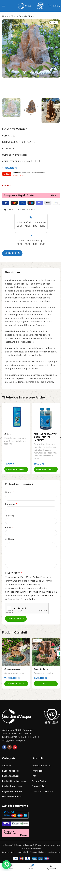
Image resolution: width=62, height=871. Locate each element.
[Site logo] (31, 5)
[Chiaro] (16, 417)
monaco (31, 209)
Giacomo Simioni (37, 852)
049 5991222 (12, 737)
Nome (8, 492)
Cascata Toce (41, 669)
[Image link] (31, 716)
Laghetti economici (12, 791)
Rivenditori (37, 771)
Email (8, 527)
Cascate (6, 765)
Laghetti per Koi (10, 771)
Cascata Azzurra (12, 669)
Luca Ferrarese (53, 852)
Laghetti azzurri (10, 776)
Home (5, 16)
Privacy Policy (12, 573)
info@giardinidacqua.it (13, 740)
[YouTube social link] (15, 747)
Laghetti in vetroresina (14, 781)
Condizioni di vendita (42, 791)
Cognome (10, 504)
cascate (21, 209)
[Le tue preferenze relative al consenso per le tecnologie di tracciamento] (57, 653)
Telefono (9, 515)
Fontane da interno (12, 796)
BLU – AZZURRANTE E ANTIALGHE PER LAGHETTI (45, 437)
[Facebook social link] (4, 747)
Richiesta (10, 539)
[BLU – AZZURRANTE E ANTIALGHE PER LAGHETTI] (46, 417)
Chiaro (7, 434)
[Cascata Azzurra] (16, 652)
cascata (11, 209)
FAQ (34, 776)
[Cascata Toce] (46, 652)
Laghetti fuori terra (12, 786)
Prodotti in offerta (41, 765)
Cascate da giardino (14, 673)
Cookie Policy (39, 786)
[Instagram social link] (9, 747)
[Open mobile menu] (3, 6)
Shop (13, 16)
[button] (5, 58)
